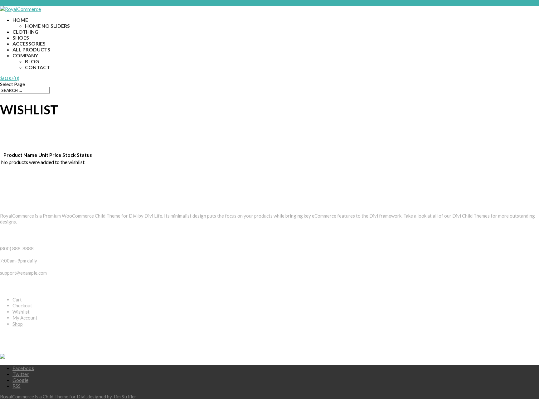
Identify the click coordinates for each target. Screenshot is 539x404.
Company (25, 55)
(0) (9, 78)
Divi (81, 396)
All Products (31, 49)
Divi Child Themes (471, 216)
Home (20, 20)
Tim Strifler (124, 396)
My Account (24, 317)
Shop (17, 324)
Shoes (20, 38)
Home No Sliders (47, 26)
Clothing (25, 32)
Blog (32, 61)
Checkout (22, 305)
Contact (37, 67)
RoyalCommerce (17, 396)
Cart (17, 299)
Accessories (29, 43)
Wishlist (21, 312)
